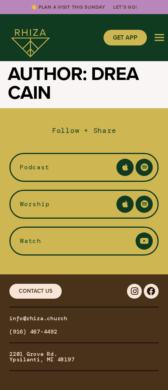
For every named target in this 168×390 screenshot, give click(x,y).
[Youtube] (144, 241)
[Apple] (125, 167)
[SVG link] (30, 37)
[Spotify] (144, 167)
